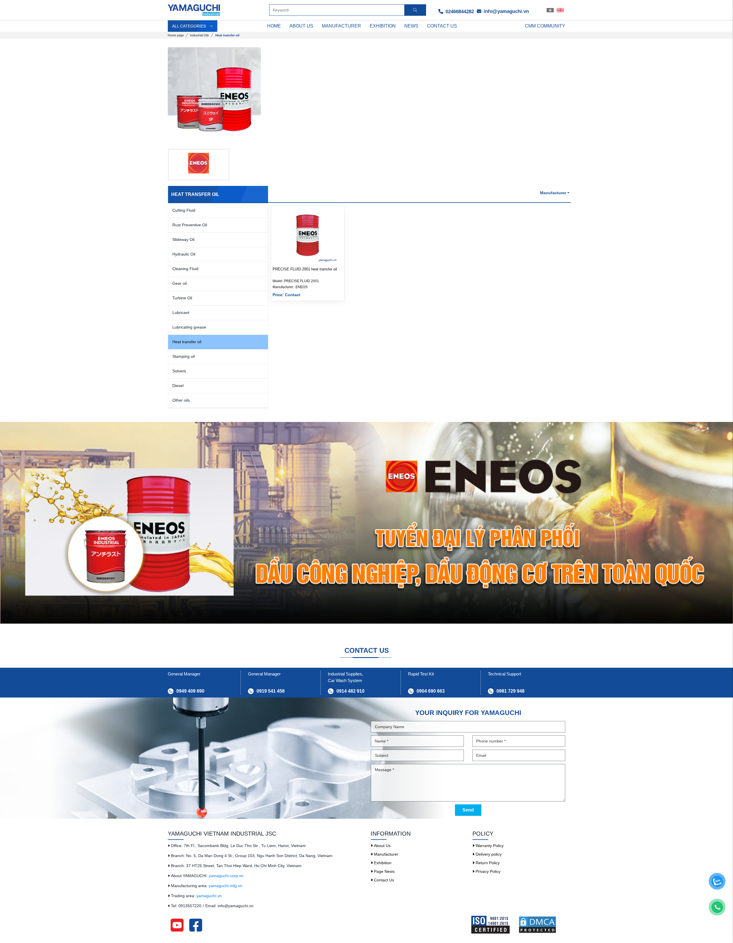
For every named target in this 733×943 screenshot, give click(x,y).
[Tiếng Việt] (550, 10)
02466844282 (459, 11)
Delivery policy (488, 854)
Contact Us (383, 880)
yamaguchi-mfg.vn (225, 885)
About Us (382, 845)
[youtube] (177, 924)
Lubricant (180, 312)
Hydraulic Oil (183, 254)
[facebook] (195, 924)
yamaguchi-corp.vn (226, 875)
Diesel (178, 385)
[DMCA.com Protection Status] (541, 925)
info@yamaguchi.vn (505, 11)
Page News (384, 871)
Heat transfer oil (186, 341)
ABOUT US (301, 25)
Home (274, 25)
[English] (560, 10)
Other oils (181, 400)
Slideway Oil (183, 239)
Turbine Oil (182, 298)
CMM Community (545, 25)
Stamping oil (183, 356)
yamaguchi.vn (209, 895)
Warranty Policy (489, 845)
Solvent (179, 371)
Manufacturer (341, 25)
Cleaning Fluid (185, 268)
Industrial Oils (199, 35)
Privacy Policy (487, 871)
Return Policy (487, 863)
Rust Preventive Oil (189, 225)
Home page (176, 35)
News (411, 25)
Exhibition (383, 25)
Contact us (442, 25)
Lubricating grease (189, 327)
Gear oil (179, 283)
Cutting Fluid (183, 210)
